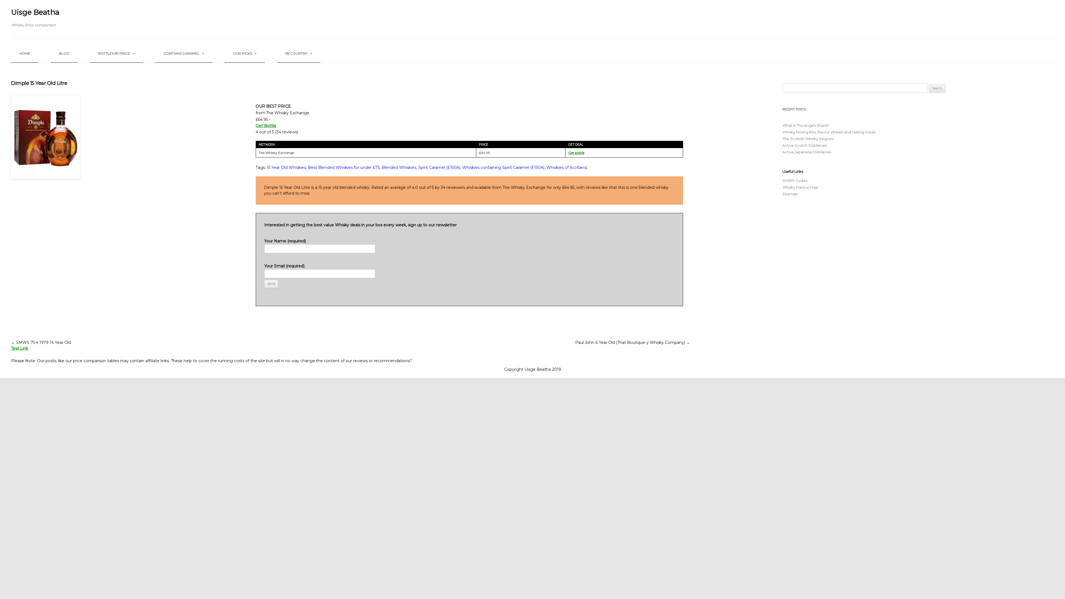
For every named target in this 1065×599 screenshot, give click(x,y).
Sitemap (790, 194)
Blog (64, 53)
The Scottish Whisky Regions (808, 138)
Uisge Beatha (35, 12)
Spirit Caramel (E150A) (439, 167)
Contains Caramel (184, 53)
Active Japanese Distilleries (806, 152)
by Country (298, 53)
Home (24, 53)
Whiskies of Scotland (566, 167)
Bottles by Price (116, 53)
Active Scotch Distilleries (804, 145)
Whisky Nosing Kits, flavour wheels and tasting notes (828, 132)
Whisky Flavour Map (800, 187)
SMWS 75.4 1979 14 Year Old (41, 342)
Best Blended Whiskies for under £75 (344, 167)
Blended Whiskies (399, 167)
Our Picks (245, 53)
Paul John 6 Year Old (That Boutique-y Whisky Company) (632, 342)
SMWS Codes (794, 180)
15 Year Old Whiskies (286, 167)
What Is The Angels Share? (806, 125)
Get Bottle (266, 125)
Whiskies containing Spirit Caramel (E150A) (503, 167)
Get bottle (576, 153)
